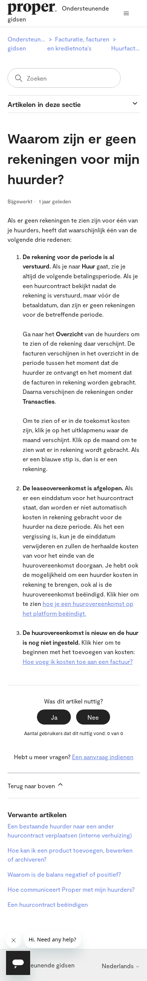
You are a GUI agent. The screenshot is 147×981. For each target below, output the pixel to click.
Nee (93, 717)
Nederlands (118, 966)
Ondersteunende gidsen (41, 965)
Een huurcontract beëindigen (48, 904)
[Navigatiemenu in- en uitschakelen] (126, 14)
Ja (54, 717)
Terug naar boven (32, 785)
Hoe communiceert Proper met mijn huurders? (71, 889)
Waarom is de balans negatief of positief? (64, 874)
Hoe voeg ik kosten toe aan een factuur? (78, 661)
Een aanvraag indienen (102, 756)
